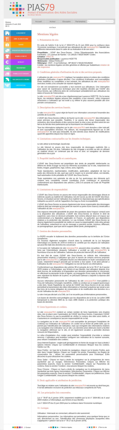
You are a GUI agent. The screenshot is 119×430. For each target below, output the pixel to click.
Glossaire (66, 21)
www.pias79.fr (93, 47)
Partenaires (80, 21)
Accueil (38, 21)
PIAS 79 (49, 57)
